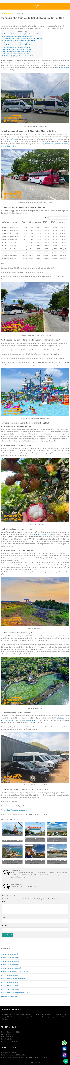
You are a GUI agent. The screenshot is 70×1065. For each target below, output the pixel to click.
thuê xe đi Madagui (28, 720)
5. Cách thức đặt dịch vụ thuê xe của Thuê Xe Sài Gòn (18, 56)
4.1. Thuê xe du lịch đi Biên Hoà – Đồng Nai (16, 43)
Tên (3, 917)
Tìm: (46, 218)
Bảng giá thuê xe (6, 1034)
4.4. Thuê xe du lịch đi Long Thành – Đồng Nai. (17, 49)
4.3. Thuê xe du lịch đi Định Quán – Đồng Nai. (16, 47)
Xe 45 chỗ (62, 222)
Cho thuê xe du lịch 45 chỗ (10, 964)
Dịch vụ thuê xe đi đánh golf (10, 989)
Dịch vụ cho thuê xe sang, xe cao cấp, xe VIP (15, 993)
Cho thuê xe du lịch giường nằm (11, 968)
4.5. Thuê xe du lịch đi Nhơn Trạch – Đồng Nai (17, 51)
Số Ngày (24, 222)
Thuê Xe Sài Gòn (10, 139)
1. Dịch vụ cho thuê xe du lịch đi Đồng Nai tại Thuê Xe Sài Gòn (20, 34)
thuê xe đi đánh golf (7, 146)
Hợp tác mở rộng (6, 1039)
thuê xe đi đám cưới (61, 144)
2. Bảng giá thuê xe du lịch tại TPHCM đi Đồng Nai (17, 36)
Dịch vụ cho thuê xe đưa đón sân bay (13, 978)
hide (25, 31)
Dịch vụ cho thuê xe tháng (9, 982)
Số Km (31, 222)
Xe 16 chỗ (45, 222)
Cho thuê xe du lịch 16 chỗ (10, 958)
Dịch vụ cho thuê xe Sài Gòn (10, 1032)
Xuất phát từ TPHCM (10, 222)
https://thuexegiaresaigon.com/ (17, 810)
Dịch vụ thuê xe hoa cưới (9, 986)
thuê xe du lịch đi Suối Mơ (43, 534)
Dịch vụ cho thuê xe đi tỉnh (9, 975)
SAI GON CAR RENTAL (9, 996)
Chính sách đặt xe (7, 1036)
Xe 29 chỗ (53, 222)
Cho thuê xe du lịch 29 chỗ (10, 961)
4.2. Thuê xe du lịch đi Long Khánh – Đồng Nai (17, 45)
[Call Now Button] (65, 1061)
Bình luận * (5, 902)
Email (4, 925)
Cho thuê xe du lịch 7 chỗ (9, 954)
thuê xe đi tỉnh (49, 144)
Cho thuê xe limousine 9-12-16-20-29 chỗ (14, 971)
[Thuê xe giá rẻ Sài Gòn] (35, 6)
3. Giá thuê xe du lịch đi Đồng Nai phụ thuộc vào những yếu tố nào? (22, 38)
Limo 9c (38, 222)
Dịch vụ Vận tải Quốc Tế (9, 1041)
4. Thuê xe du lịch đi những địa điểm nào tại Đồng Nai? (18, 40)
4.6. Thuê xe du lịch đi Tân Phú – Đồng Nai (16, 54)
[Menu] (2, 6)
